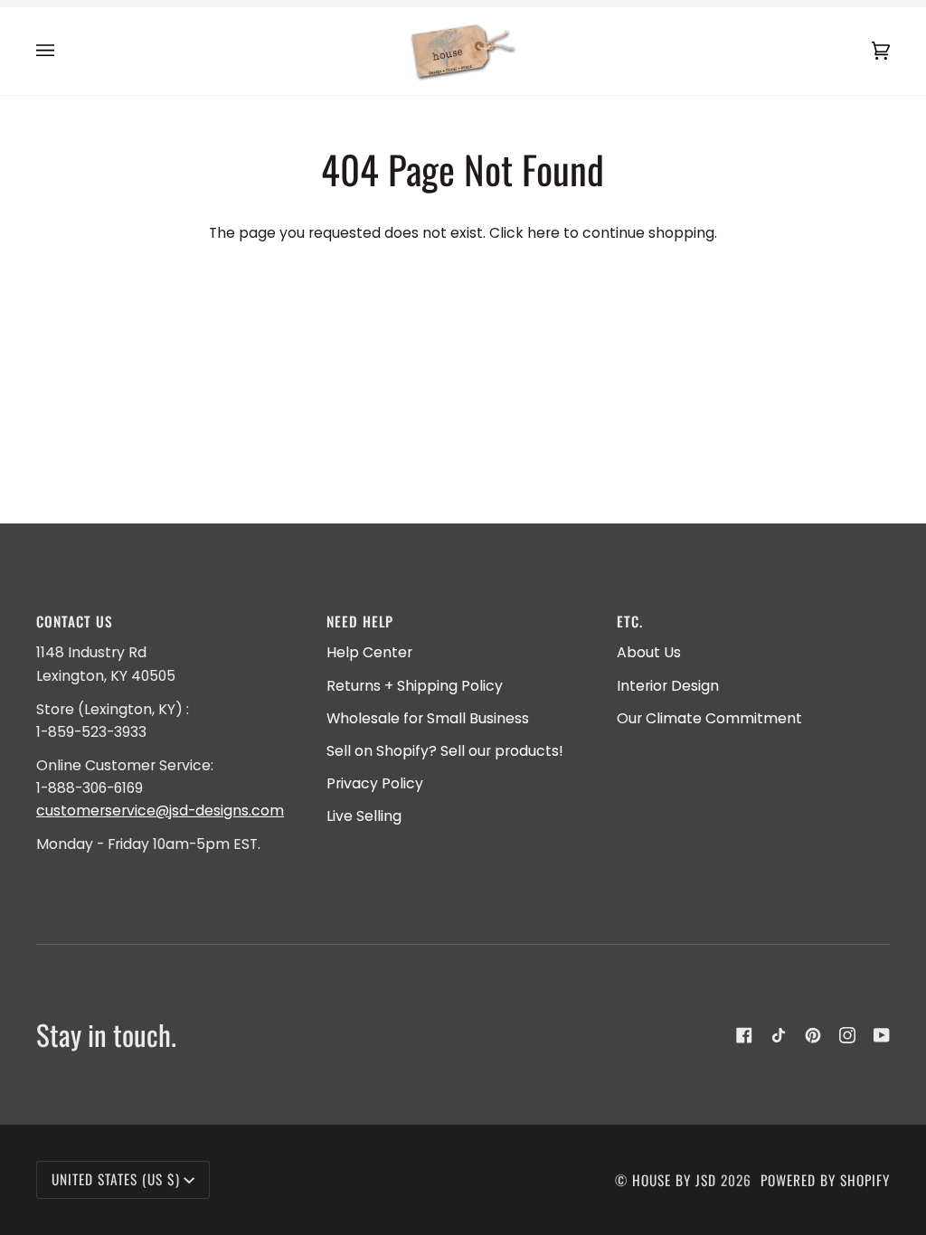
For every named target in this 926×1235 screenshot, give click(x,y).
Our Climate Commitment (709, 718)
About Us (649, 652)
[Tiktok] (778, 1035)
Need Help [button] (359, 621)
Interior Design (668, 685)
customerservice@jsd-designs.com (160, 810)
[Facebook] (744, 1035)
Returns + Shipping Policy (414, 685)
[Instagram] (847, 1035)
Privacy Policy (374, 783)
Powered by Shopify (825, 1180)
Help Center (369, 652)
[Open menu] (63, 51)
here (543, 232)
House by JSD (674, 1180)
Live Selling (364, 816)
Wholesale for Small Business (427, 718)
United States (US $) (116, 1179)
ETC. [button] (630, 621)
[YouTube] (882, 1035)
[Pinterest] (813, 1035)
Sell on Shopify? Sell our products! (444, 750)
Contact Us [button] (74, 621)
